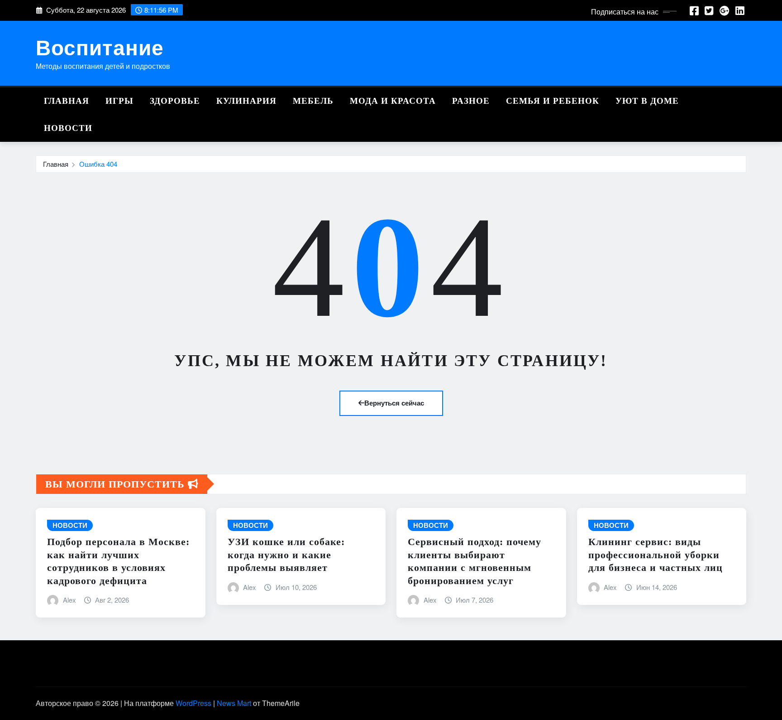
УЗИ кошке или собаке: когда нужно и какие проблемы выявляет (286, 554)
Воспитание (100, 47)
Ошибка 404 (98, 164)
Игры (119, 101)
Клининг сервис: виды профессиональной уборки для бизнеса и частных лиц (655, 554)
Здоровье (175, 101)
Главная (66, 101)
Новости (68, 128)
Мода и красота (393, 101)
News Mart (234, 703)
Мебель (313, 101)
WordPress (193, 703)
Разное (471, 101)
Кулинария (246, 101)
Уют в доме (647, 101)
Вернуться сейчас (394, 403)
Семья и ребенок (552, 101)
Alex (69, 599)
